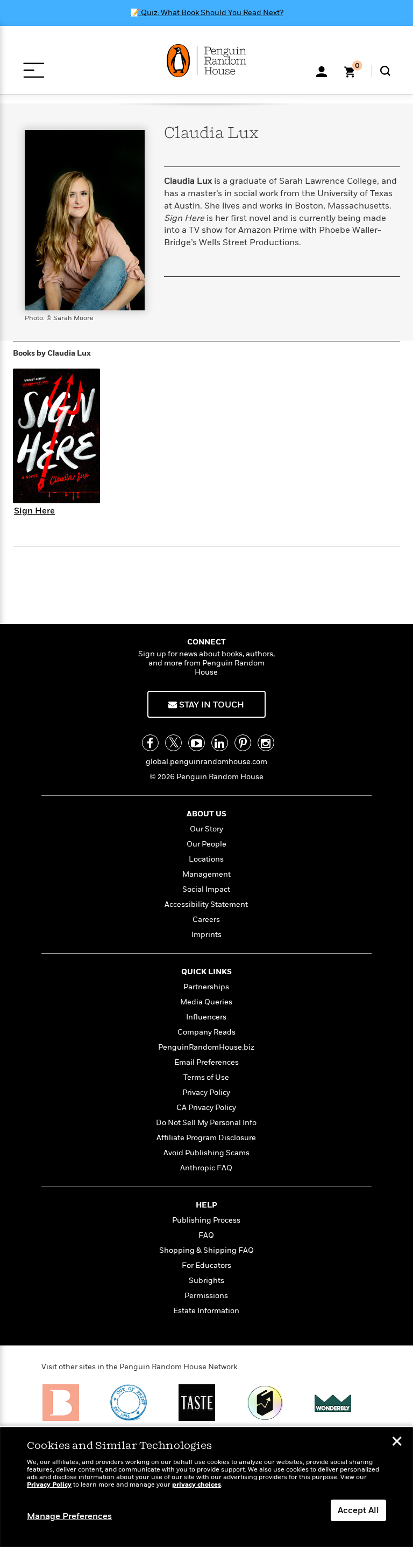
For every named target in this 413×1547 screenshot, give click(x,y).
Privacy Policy (206, 1092)
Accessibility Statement (206, 904)
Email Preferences (206, 1062)
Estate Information (206, 1311)
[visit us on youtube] (196, 742)
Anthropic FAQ (206, 1168)
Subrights (206, 1280)
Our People (206, 844)
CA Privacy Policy (206, 1107)
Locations (206, 859)
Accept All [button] (358, 1510)
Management (206, 874)
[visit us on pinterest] (242, 742)
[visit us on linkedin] (219, 742)
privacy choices (196, 1484)
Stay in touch (210, 705)
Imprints (206, 934)
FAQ (206, 1235)
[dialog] (206, 1487)
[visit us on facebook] (150, 742)
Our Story (206, 829)
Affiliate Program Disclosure (206, 1138)
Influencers (206, 1017)
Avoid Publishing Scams (206, 1153)
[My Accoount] (321, 70)
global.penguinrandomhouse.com (206, 762)
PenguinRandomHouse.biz (206, 1047)
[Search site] (385, 71)
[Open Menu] (34, 70)
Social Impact (206, 889)
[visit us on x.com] (173, 742)
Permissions (206, 1296)
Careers (206, 919)
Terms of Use (206, 1077)
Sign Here (34, 511)
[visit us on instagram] (266, 742)
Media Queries (206, 1002)
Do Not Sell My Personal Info (206, 1123)
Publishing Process (206, 1220)
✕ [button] (396, 1442)
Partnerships (206, 987)
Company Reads (206, 1032)
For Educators (206, 1265)
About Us (206, 814)
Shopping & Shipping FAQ (206, 1250)
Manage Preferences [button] (69, 1516)
